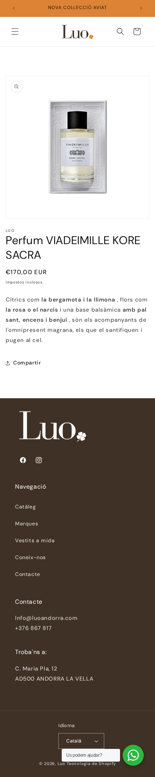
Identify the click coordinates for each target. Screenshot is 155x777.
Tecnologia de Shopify (91, 763)
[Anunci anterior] (14, 8)
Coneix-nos (30, 557)
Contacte (27, 574)
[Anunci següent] (141, 8)
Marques (26, 523)
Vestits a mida (35, 540)
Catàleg (25, 506)
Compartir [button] (27, 362)
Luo (61, 763)
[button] (15, 31)
